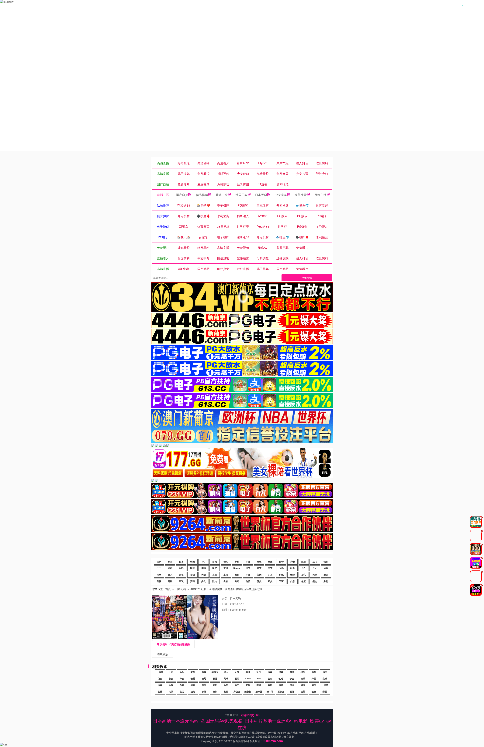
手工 (159, 568)
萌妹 (204, 672)
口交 (270, 568)
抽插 (303, 678)
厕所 (314, 685)
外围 (314, 678)
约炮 (281, 574)
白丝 (182, 685)
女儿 (182, 691)
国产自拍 (182, 195)
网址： (226, 609)
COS (270, 574)
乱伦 (214, 581)
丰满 (248, 672)
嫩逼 (325, 574)
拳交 (270, 581)
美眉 (270, 685)
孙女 (182, 678)
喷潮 (259, 685)
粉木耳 (270, 691)
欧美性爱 (301, 195)
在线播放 (162, 654)
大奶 (203, 574)
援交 (315, 581)
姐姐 (193, 691)
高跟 (170, 581)
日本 (181, 561)
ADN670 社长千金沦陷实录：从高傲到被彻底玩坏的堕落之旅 (226, 589)
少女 (203, 581)
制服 (192, 568)
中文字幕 (281, 195)
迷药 (303, 691)
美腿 (159, 581)
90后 (215, 685)
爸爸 (226, 691)
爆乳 (325, 581)
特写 (303, 672)
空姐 (270, 561)
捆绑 (292, 691)
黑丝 (193, 685)
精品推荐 (202, 195)
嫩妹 (237, 574)
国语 (292, 685)
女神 (325, 678)
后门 (237, 685)
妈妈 (215, 691)
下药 (281, 581)
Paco (259, 678)
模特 (281, 561)
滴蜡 (204, 678)
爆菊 (314, 672)
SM (314, 568)
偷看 (193, 678)
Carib (248, 678)
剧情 (203, 568)
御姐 (237, 581)
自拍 (214, 561)
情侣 (259, 561)
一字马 (324, 685)
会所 (226, 685)
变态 (270, 678)
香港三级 (222, 195)
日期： (226, 604)
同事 (159, 574)
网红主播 (320, 195)
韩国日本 (241, 195)
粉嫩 (281, 685)
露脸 (292, 672)
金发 (225, 581)
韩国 (192, 561)
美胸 (259, 574)
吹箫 (314, 691)
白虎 (160, 678)
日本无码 (261, 195)
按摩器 (258, 691)
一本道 (160, 672)
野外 (193, 672)
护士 (292, 561)
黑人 (226, 672)
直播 (214, 574)
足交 (259, 568)
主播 (225, 568)
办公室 (236, 691)
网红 (214, 568)
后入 (303, 574)
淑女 (171, 678)
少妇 (192, 574)
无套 (292, 574)
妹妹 (204, 691)
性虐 (281, 678)
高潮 (226, 678)
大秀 (237, 672)
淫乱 (204, 685)
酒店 (237, 678)
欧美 (170, 561)
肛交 (248, 568)
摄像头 (215, 672)
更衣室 (281, 691)
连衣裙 (247, 691)
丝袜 (303, 561)
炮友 (325, 672)
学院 (171, 685)
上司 (171, 672)
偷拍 (225, 561)
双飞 (315, 561)
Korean (236, 568)
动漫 (292, 568)
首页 (168, 589)
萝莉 (237, 561)
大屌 (171, 691)
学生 (182, 672)
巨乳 (181, 568)
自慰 (292, 581)
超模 (181, 574)
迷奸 (170, 568)
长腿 (215, 678)
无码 (281, 568)
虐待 (303, 685)
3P (303, 568)
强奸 (325, 561)
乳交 (259, 581)
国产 (159, 561)
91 (203, 561)
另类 (325, 568)
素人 (170, 574)
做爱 (303, 581)
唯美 (270, 672)
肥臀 (248, 685)
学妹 (248, 561)
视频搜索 (306, 278)
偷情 (248, 581)
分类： (226, 598)
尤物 (315, 574)
